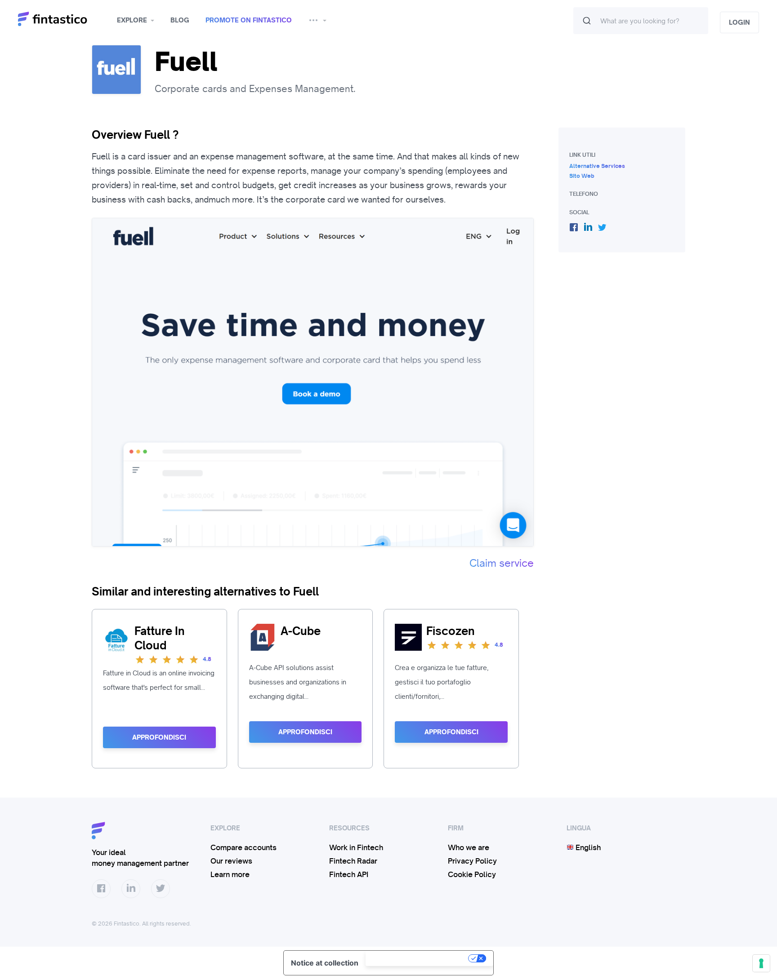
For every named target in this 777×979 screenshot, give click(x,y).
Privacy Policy (472, 860)
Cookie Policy (472, 874)
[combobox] (640, 20)
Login (739, 22)
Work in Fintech (356, 847)
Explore (132, 20)
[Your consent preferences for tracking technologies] (761, 963)
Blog (179, 20)
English (587, 847)
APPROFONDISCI (159, 737)
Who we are (468, 847)
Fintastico (64, 19)
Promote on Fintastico (248, 20)
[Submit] (587, 21)
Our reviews (231, 860)
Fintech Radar (353, 860)
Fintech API (348, 874)
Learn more (230, 874)
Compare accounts (243, 847)
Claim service (501, 563)
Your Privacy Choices (417, 958)
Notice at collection (324, 962)
